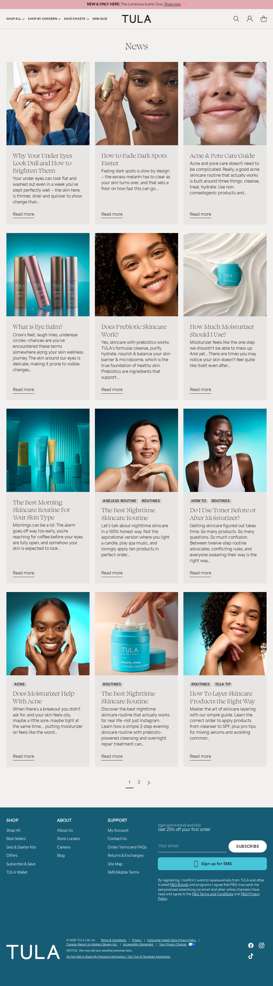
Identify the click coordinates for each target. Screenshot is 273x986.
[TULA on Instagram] (261, 946)
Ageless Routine (119, 501)
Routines (151, 501)
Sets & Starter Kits (21, 847)
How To (198, 501)
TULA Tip (223, 684)
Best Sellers (16, 839)
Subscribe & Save (20, 864)
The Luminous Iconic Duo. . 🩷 (136, 4)
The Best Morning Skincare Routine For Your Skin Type (41, 509)
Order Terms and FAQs (127, 847)
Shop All (13, 831)
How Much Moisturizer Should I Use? (222, 330)
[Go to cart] (264, 19)
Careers (63, 847)
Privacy (137, 940)
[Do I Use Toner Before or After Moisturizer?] (225, 450)
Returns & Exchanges (125, 856)
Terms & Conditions (114, 940)
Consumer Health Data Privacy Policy (171, 940)
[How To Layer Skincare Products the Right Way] (225, 633)
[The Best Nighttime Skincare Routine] (136, 450)
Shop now (172, 4)
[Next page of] (148, 783)
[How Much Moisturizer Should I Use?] (225, 274)
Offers (11, 856)
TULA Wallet (16, 872)
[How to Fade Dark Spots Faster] (136, 103)
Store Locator (68, 839)
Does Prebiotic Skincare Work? (134, 330)
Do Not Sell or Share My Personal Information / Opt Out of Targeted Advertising (118, 957)
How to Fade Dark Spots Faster (134, 159)
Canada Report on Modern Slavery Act (92, 945)
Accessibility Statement (138, 945)
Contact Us (117, 839)
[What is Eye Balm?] (48, 274)
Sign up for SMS (216, 864)
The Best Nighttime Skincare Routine (128, 513)
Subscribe (247, 847)
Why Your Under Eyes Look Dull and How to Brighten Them (42, 162)
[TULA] (136, 19)
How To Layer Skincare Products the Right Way (222, 696)
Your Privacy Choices (173, 945)
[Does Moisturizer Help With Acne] (48, 633)
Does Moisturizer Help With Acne (43, 696)
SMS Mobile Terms (123, 872)
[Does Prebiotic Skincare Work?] (136, 274)
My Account (118, 831)
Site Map (115, 864)
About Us (65, 831)
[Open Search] (236, 19)
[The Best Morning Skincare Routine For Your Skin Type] (48, 450)
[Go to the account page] (250, 19)
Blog (61, 856)
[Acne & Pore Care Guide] (225, 103)
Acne (19, 684)
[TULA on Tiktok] (251, 957)
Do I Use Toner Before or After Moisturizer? (223, 513)
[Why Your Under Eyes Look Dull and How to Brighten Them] (48, 103)
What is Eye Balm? (38, 326)
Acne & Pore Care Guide (222, 155)
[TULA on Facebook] (251, 946)
